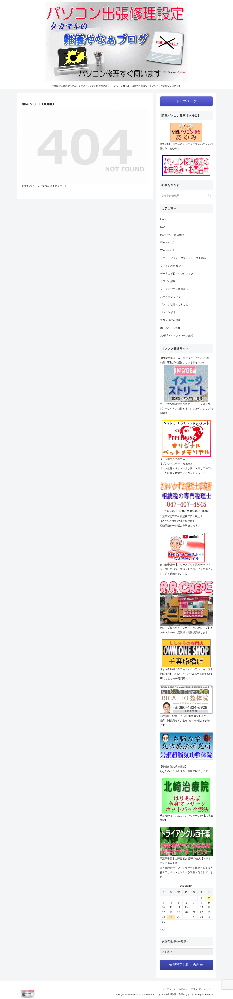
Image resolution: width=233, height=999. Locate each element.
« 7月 (163, 929)
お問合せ (183, 989)
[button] (209, 195)
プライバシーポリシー (202, 989)
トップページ (168, 989)
